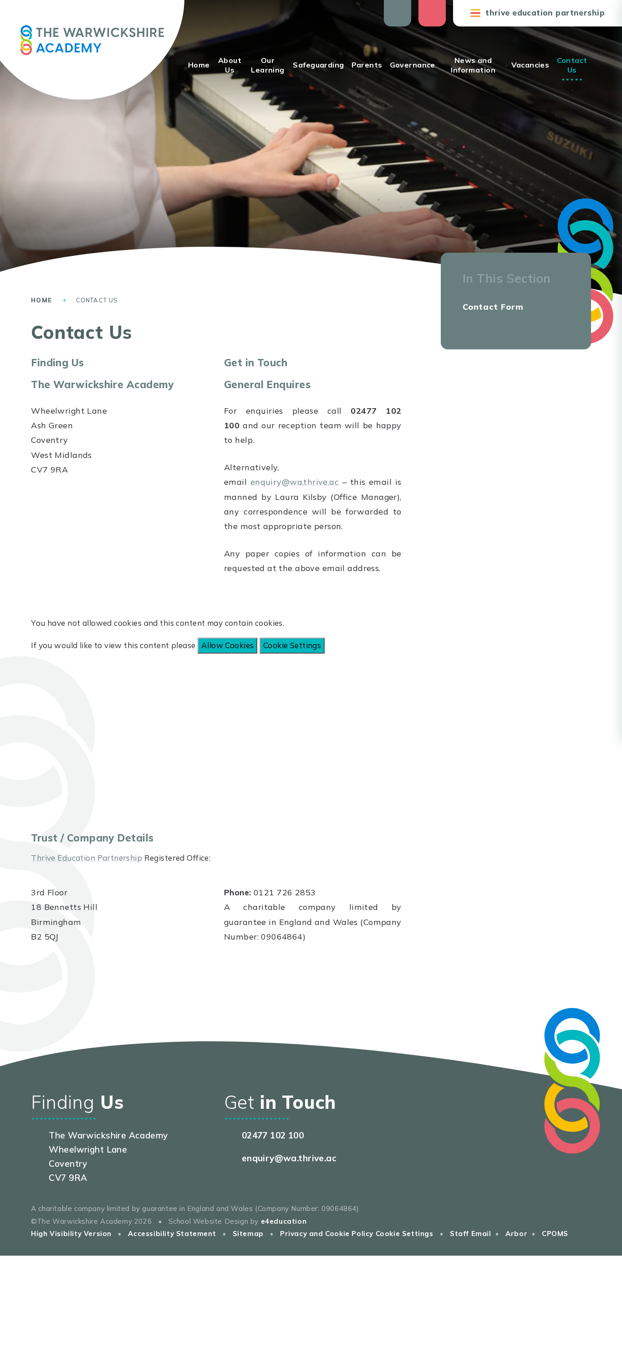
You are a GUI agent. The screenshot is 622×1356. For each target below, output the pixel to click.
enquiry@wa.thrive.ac (294, 482)
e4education (284, 1221)
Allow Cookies (227, 645)
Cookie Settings (292, 645)
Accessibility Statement (172, 1233)
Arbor (516, 1233)
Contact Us (97, 300)
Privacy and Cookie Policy (326, 1233)
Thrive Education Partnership (86, 857)
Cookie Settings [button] (404, 1233)
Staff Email (470, 1233)
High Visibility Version (71, 1233)
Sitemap (248, 1233)
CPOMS (555, 1233)
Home (41, 300)
